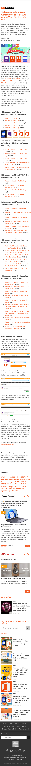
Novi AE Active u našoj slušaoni (13, 579)
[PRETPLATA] (28, 737)
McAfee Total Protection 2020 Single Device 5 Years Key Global (16, 247)
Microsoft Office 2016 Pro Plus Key (15, 181)
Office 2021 (16, 79)
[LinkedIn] (24, 750)
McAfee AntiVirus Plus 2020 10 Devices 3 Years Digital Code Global (17, 251)
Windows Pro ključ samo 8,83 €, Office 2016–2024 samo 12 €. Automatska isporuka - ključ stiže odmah (13, 489)
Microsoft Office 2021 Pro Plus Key (15, 208)
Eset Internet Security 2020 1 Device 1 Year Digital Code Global (16, 265)
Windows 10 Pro (8, 81)
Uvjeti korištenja (17, 756)
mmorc (12, 8)
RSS (9, 756)
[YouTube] (11, 750)
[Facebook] (3, 45)
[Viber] (14, 45)
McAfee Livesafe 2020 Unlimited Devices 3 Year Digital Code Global (17, 256)
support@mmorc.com (7, 445)
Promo (3, 8)
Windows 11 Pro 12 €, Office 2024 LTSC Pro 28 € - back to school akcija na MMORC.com (15, 478)
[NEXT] (28, 496)
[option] (15, 523)
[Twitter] (6, 45)
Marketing (12, 760)
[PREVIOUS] (24, 496)
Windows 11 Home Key (12, 128)
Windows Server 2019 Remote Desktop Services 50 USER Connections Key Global (17, 306)
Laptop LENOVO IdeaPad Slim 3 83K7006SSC (13, 526)
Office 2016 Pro (6, 83)
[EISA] (15, 744)
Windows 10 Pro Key (11, 118)
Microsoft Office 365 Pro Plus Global (16, 217)
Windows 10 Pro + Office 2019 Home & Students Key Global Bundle (17, 232)
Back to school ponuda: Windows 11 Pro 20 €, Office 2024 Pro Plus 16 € (20, 686)
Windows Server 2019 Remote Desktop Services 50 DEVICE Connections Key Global (17, 313)
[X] (15, 750)
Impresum (23, 758)
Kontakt (19, 760)
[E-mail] (17, 45)
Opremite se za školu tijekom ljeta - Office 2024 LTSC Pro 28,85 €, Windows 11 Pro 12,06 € (21, 699)
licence (7, 8)
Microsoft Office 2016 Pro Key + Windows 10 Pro (14, 186)
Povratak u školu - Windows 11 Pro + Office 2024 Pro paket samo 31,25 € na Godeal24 (21, 713)
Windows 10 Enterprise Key (13, 123)
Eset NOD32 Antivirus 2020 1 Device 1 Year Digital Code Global (16, 260)
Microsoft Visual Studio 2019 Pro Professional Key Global (15, 327)
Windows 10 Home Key (12, 120)
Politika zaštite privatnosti (11, 758)
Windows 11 (8, 79)
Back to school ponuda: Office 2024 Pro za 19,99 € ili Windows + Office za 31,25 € (15, 483)
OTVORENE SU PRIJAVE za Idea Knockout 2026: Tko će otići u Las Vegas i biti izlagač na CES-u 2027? (21, 607)
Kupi (27, 546)
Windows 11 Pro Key (11, 125)
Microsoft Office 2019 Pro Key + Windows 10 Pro (14, 195)
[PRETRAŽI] (28, 628)
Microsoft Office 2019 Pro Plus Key (15, 190)
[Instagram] (19, 750)
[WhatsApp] (10, 45)
